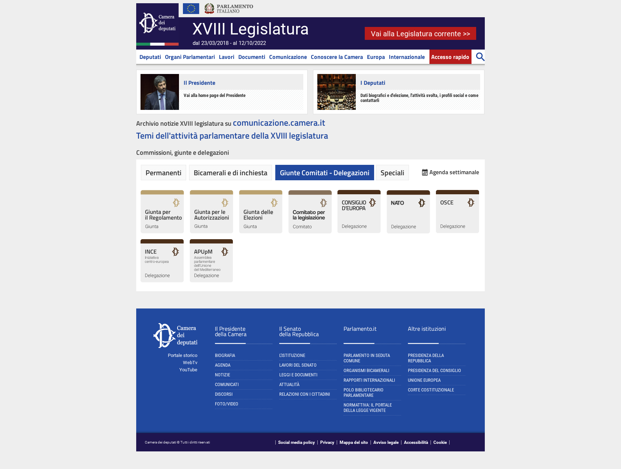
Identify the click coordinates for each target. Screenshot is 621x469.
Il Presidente (199, 82)
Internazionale (407, 56)
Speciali (392, 172)
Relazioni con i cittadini (304, 394)
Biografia (225, 355)
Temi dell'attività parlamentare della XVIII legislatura (232, 135)
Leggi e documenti (298, 374)
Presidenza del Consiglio (434, 370)
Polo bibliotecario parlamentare (363, 392)
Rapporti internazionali (369, 380)
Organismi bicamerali (366, 370)
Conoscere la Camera (337, 56)
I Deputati (372, 82)
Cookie (440, 442)
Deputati (150, 56)
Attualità (289, 384)
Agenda (222, 365)
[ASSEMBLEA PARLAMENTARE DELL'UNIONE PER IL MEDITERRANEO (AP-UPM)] (211, 280)
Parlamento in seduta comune (367, 358)
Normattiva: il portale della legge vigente (368, 407)
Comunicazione (288, 56)
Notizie (222, 374)
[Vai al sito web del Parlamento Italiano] (228, 15)
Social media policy (296, 442)
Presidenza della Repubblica (426, 358)
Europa (376, 56)
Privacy (327, 442)
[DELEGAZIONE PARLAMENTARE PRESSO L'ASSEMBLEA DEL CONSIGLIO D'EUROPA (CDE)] (359, 231)
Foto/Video (226, 404)
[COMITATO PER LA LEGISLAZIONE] (310, 231)
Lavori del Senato (298, 365)
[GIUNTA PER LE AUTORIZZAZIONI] (211, 231)
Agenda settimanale (454, 172)
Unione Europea (424, 380)
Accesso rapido (450, 56)
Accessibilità (416, 442)
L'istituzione (292, 355)
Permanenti (163, 172)
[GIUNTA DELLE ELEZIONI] (260, 231)
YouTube (188, 369)
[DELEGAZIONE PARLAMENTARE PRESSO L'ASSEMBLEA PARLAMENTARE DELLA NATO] (408, 231)
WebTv (190, 362)
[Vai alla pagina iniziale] (157, 44)
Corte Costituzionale (431, 390)
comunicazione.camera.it (279, 122)
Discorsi (224, 394)
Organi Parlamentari (190, 56)
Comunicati (227, 384)
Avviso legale (386, 442)
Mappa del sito (354, 442)
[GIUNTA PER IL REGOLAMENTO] (162, 231)
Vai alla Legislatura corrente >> (420, 33)
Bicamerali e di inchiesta (230, 172)
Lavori (226, 56)
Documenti (251, 56)
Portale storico (182, 355)
